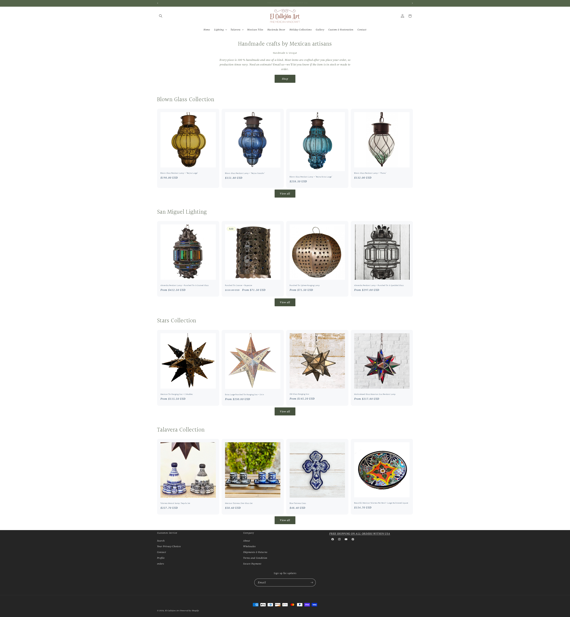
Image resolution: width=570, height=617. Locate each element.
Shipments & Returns (255, 552)
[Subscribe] (312, 583)
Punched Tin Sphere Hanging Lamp (305, 285)
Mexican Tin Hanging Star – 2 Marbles (176, 394)
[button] (161, 16)
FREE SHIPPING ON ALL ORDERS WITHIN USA (359, 533)
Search (161, 540)
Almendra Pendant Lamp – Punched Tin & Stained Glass (184, 285)
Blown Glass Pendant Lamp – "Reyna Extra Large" (311, 177)
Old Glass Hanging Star (299, 394)
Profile (161, 557)
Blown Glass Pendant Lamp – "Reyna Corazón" (245, 173)
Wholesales (249, 546)
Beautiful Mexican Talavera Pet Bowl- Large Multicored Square (381, 503)
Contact (161, 552)
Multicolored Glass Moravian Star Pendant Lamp (375, 394)
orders (160, 563)
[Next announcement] (412, 3)
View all (285, 193)
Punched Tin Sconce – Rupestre (238, 285)
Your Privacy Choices (169, 546)
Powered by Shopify (189, 610)
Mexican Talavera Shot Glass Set (239, 503)
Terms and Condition (255, 557)
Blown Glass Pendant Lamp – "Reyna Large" (179, 173)
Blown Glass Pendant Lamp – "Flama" (370, 173)
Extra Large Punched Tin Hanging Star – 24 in (244, 394)
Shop (285, 79)
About (246, 540)
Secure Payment (252, 563)
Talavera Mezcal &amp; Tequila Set (175, 503)
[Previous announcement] (157, 3)
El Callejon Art (172, 610)
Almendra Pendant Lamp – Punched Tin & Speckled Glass (379, 285)
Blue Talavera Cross (298, 503)
